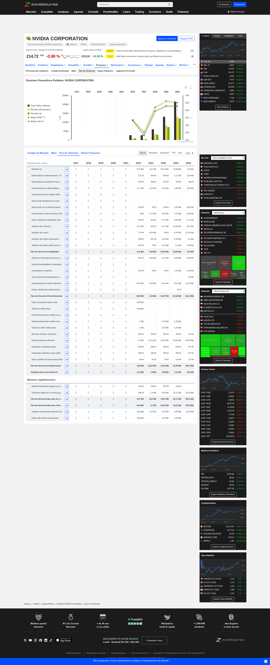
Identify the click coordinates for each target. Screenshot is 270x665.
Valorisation (117, 65)
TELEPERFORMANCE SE (215, 233)
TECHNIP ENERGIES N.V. (215, 238)
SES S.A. (207, 253)
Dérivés (183, 65)
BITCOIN (207, 526)
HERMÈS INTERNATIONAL (215, 178)
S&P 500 (207, 80)
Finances (101, 65)
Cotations (43, 65)
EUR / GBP (205, 396)
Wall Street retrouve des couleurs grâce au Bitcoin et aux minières (144, 56)
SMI (205, 69)
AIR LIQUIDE (209, 191)
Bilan (74, 71)
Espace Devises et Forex (222, 442)
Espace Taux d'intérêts (222, 599)
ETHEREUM (209, 530)
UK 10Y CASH (210, 593)
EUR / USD (206, 392)
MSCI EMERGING (211, 98)
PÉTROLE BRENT (209, 481)
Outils (169, 11)
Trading (139, 11)
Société (87, 65)
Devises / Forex (208, 369)
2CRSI (206, 170)
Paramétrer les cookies (96, 653)
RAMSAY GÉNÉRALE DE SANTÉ (218, 225)
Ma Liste (205, 158)
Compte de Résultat (60, 71)
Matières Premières (210, 451)
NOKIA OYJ (208, 194)
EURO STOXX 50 (211, 76)
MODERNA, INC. (211, 163)
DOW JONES (209, 83)
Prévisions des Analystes (37, 71)
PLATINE (205, 489)
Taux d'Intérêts (207, 555)
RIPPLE (207, 541)
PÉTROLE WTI (207, 478)
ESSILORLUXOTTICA (213, 181)
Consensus (134, 65)
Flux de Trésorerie (87, 71)
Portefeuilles (110, 11)
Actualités (47, 11)
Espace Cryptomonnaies (222, 547)
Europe (217, 36)
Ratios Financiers (105, 71)
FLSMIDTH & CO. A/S (213, 307)
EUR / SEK (205, 407)
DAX (206, 72)
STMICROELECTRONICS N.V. (217, 185)
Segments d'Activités (125, 71)
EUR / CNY (206, 425)
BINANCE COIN (210, 537)
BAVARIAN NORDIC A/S (214, 296)
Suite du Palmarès (223, 282)
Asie (240, 36)
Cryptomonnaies (208, 503)
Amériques (229, 36)
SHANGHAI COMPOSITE (214, 90)
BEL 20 (207, 65)
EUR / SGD (206, 432)
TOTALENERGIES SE (213, 198)
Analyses (63, 11)
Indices (206, 36)
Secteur (171, 65)
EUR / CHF (205, 400)
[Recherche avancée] (169, 4)
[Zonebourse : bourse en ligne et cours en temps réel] (41, 4)
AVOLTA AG (208, 317)
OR (202, 474)
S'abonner (240, 4)
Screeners (155, 11)
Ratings (149, 65)
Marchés (31, 11)
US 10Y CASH (210, 582)
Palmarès (183, 11)
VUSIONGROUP (211, 218)
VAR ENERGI (209, 331)
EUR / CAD (206, 418)
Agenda (78, 11)
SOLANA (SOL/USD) (212, 534)
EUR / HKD (206, 429)
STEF (206, 249)
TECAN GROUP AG (212, 324)
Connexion (224, 4)
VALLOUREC (209, 246)
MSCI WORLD (210, 101)
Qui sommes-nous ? (140, 653)
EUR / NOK (206, 411)
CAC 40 (207, 61)
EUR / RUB (206, 403)
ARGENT (205, 485)
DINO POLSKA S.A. (212, 304)
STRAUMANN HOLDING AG (216, 328)
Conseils (93, 11)
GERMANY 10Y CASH (213, 586)
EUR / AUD (205, 422)
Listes (126, 11)
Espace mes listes (223, 203)
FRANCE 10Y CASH (212, 579)
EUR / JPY (205, 436)
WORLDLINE (209, 222)
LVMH (206, 174)
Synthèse (30, 65)
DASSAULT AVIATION (213, 242)
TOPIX (206, 94)
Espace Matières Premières (223, 494)
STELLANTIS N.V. (211, 167)
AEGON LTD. (209, 320)
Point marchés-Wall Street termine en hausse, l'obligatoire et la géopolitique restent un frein (150, 51)
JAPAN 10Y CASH (211, 590)
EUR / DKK (205, 414)
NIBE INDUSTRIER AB (213, 300)
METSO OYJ (209, 311)
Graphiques (57, 65)
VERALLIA (208, 229)
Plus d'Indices (223, 107)
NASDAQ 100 (209, 87)
